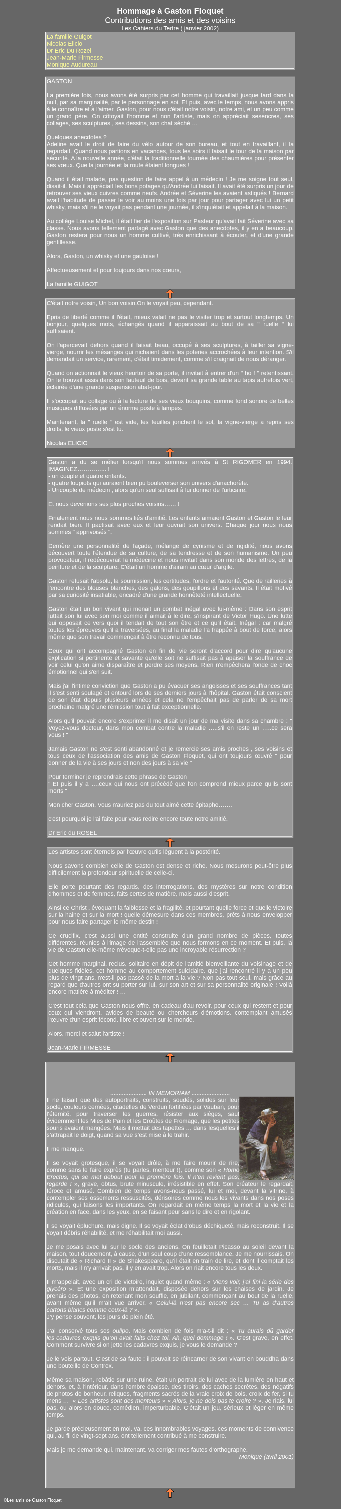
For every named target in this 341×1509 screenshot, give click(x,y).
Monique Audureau (72, 64)
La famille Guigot (69, 36)
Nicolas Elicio (64, 43)
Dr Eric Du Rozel (69, 50)
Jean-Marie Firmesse (75, 57)
